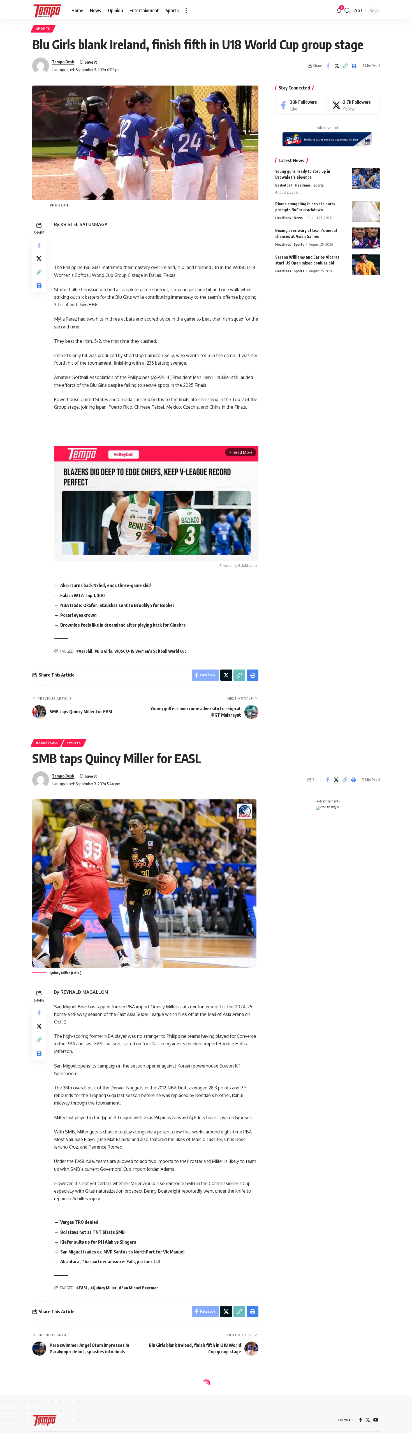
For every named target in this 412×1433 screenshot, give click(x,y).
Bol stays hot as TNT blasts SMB (92, 1232)
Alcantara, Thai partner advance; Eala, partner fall (110, 1261)
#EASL (82, 1287)
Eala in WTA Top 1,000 (82, 595)
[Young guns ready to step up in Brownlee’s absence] (366, 178)
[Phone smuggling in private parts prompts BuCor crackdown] (366, 211)
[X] (354, 105)
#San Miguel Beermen (139, 1287)
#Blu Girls (103, 651)
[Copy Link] (345, 65)
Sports (43, 28)
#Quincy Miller (103, 1287)
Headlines (303, 185)
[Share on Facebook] (328, 65)
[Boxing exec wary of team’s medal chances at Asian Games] (366, 238)
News (298, 217)
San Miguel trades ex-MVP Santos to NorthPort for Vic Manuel (122, 1252)
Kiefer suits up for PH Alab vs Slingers (98, 1242)
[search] (347, 10)
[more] (186, 10)
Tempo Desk (63, 61)
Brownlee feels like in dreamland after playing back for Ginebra (123, 625)
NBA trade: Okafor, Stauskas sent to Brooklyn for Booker (117, 605)
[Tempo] (47, 10)
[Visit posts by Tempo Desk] (40, 65)
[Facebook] (301, 105)
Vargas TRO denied (79, 1222)
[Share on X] (337, 65)
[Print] (354, 65)
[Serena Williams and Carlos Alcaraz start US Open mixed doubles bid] (366, 264)
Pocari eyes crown (78, 615)
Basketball (283, 185)
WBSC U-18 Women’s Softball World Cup (150, 651)
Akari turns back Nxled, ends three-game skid (105, 585)
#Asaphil (84, 651)
